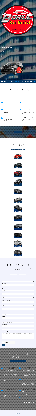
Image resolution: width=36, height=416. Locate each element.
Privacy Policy (18, 413)
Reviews (12, 81)
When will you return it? (6, 300)
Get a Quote (4, 56)
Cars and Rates (17, 81)
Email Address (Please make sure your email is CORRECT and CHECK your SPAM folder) (16, 328)
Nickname (3, 316)
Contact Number (4, 324)
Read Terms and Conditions (20, 149)
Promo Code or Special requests (7, 331)
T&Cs (34, 81)
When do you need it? (5, 288)
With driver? (4, 283)
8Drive (3, 81)
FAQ (31, 81)
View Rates (13, 149)
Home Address (4, 320)
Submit (4, 344)
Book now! (22, 81)
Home (9, 81)
